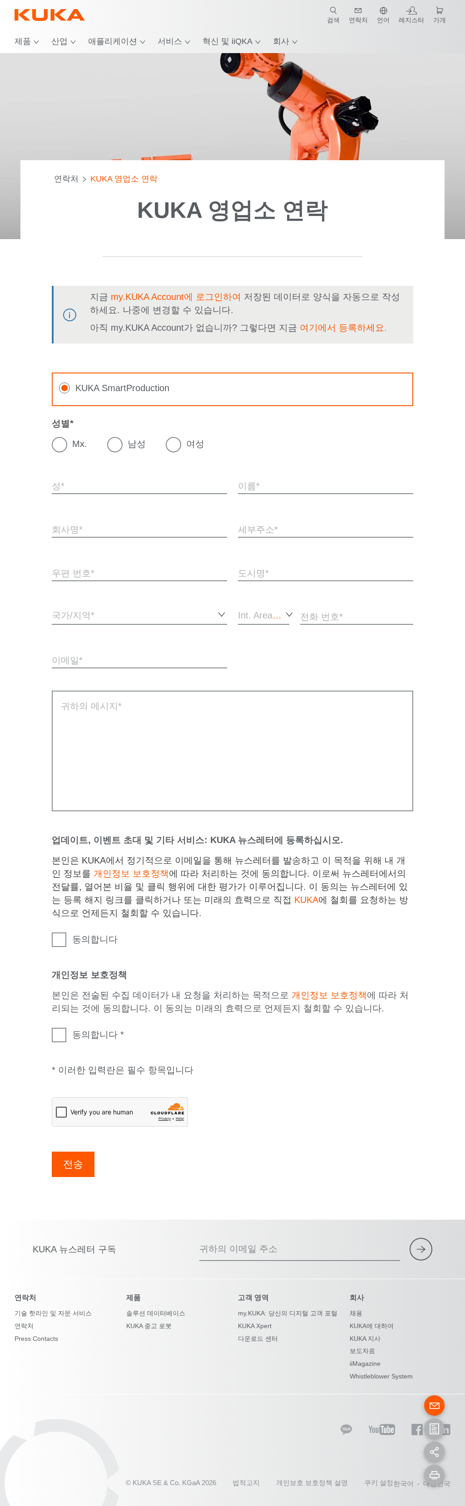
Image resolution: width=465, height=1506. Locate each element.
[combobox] (139, 614)
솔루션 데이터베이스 (155, 1313)
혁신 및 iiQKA (227, 41)
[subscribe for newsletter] (421, 1249)
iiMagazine (365, 1363)
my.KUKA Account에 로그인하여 (176, 297)
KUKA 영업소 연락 (124, 178)
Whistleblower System (381, 1376)
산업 (59, 41)
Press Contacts (36, 1338)
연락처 (66, 178)
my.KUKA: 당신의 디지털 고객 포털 (287, 1313)
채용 (356, 1313)
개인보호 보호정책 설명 (312, 1482)
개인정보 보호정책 (131, 873)
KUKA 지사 (365, 1338)
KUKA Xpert (255, 1325)
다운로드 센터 (258, 1338)
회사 (281, 41)
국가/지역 (64, 631)
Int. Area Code (247, 635)
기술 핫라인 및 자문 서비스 (53, 1313)
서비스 (170, 41)
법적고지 (246, 1482)
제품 (23, 41)
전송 (73, 1164)
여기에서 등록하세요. (343, 328)
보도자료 (362, 1350)
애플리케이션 (112, 41)
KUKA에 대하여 (372, 1325)
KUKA (306, 900)
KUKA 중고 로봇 (149, 1325)
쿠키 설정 (378, 1482)
